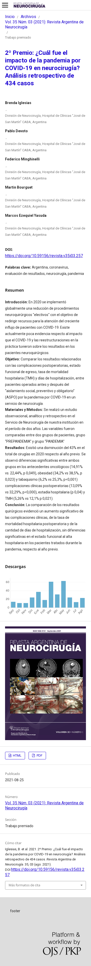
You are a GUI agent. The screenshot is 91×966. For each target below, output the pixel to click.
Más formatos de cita (24, 885)
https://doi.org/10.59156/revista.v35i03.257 (44, 255)
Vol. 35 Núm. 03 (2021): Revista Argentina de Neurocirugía (44, 24)
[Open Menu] (5, 5)
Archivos (28, 16)
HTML (16, 755)
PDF (39, 755)
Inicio (10, 16)
